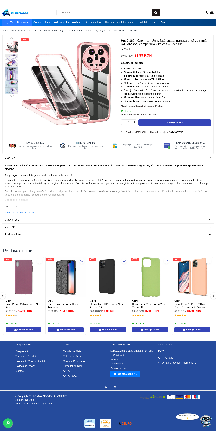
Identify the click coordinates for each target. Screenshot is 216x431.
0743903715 (168, 358)
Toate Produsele (19, 22)
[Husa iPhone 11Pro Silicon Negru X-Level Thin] (108, 277)
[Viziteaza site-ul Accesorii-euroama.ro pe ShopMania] (89, 423)
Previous (11, 38)
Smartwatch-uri (93, 22)
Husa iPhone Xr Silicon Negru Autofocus (63, 305)
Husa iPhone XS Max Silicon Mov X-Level (23, 305)
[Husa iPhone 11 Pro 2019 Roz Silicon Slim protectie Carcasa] (192, 277)
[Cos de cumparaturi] (212, 13)
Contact (37, 22)
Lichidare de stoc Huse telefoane (63, 22)
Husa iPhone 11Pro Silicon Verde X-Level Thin (149, 305)
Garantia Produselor (74, 361)
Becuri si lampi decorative (119, 22)
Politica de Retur (72, 356)
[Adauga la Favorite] (39, 261)
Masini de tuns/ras (147, 22)
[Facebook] (101, 387)
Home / (6, 30)
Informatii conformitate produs (20, 212)
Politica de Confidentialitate (30, 361)
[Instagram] (115, 387)
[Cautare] (156, 12)
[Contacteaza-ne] (207, 13)
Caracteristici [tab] (12, 219)
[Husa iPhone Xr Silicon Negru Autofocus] (66, 277)
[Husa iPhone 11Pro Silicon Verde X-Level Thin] (150, 277)
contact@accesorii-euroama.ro (178, 362)
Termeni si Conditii (25, 356)
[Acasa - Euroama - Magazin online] (18, 13)
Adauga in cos (175, 122)
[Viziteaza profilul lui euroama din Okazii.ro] (105, 423)
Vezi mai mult (12, 207)
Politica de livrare (25, 366)
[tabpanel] (66, 83)
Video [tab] (10, 227)
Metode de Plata (72, 351)
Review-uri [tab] (13, 234)
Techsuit (125, 49)
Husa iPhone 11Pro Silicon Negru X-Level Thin (107, 305)
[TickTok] (110, 387)
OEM (8, 300)
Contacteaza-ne (127, 374)
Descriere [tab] (10, 157)
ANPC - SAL (70, 375)
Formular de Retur (73, 366)
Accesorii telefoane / (21, 30)
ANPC (66, 371)
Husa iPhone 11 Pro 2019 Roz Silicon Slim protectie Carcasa (190, 305)
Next (11, 95)
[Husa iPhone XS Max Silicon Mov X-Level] (23, 277)
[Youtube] (106, 387)
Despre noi (21, 351)
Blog (163, 22)
